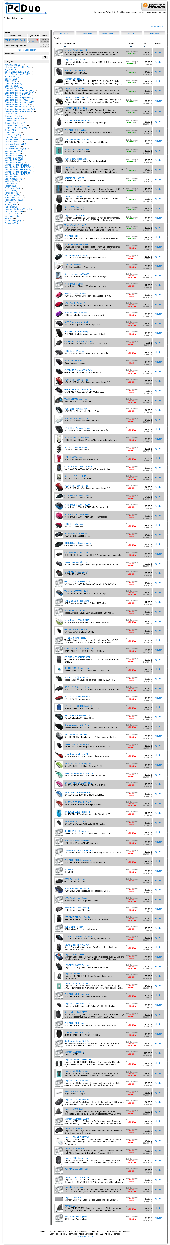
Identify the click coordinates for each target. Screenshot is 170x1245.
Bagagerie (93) (11, 69)
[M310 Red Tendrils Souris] (59, 490)
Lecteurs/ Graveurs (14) (15, 144)
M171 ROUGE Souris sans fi (77, 697)
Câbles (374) (10, 81)
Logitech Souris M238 (74, 954)
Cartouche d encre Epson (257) (19, 97)
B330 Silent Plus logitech (75, 1217)
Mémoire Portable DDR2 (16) (18, 167)
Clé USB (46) (11, 121)
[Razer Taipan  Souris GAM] (59, 682)
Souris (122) (10, 204)
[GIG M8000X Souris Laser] (59, 557)
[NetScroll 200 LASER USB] (59, 250)
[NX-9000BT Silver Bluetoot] (59, 739)
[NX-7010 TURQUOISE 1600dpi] (59, 778)
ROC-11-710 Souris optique (76, 687)
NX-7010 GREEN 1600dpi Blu (78, 764)
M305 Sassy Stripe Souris (76, 293)
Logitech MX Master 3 (74, 1052)
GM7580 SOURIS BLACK (75, 629)
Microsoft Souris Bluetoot (75, 50)
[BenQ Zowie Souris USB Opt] (59, 1047)
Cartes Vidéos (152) (14, 88)
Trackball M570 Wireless (75, 399)
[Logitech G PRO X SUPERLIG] (59, 1183)
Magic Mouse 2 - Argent (75, 1091)
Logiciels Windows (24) (15, 149)
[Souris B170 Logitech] (59, 212)
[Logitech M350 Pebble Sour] (59, 1105)
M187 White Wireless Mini (76, 418)
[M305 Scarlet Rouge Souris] (59, 308)
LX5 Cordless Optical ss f (75, 265)
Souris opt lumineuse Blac (76, 447)
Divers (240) (10, 130)
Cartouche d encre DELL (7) (17, 95)
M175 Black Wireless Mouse (77, 428)
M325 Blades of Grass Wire (76, 438)
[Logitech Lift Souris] (59, 202)
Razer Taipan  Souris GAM (77, 677)
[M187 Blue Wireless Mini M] (59, 845)
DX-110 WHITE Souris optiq (76, 831)
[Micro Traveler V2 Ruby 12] (59, 759)
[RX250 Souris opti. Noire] (59, 260)
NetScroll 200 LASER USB (76, 244)
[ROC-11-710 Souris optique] (59, 692)
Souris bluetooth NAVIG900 (76, 274)
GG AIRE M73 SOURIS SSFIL (77, 657)
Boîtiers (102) (11, 79)
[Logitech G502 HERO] (59, 83)
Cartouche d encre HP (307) (17, 100)
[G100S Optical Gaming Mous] (59, 548)
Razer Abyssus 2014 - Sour (76, 725)
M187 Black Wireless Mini (76, 409)
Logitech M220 (71, 167)
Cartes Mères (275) (13, 83)
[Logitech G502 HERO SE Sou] (59, 979)
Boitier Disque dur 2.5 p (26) (17, 72)
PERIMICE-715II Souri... (15, 40)
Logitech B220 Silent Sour (76, 1158)
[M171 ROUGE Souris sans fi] (59, 700)
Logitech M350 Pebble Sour (77, 1100)
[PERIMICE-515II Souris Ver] (59, 999)
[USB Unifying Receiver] (59, 931)
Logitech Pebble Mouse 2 (75, 108)
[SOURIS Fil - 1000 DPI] (59, 183)
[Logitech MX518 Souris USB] (59, 1008)
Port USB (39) (11, 190)
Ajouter (158, 52)
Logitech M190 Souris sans (76, 1081)
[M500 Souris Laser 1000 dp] (59, 912)
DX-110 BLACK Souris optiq (77, 744)
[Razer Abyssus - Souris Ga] (59, 615)
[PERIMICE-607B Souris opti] (59, 336)
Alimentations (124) (13, 65)
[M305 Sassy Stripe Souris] (59, 298)
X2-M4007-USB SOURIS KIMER (79, 850)
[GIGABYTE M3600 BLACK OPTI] (59, 394)
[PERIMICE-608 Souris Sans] (59, 1173)
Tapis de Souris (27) (14, 211)
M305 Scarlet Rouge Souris (76, 303)
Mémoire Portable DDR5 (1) (17, 174)
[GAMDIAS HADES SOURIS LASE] (59, 653)
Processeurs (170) (13, 195)
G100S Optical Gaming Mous (77, 543)
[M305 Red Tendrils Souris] (59, 384)
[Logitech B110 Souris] (59, 94)
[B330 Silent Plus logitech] (59, 1221)
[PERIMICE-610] (59, 241)
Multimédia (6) (11, 181)
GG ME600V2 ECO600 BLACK (78, 467)
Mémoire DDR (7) (13, 153)
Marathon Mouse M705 (74, 70)
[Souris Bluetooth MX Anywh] (59, 951)
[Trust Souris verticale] (59, 1193)
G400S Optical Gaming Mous (77, 495)
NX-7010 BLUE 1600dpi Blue (77, 792)
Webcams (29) (11, 223)
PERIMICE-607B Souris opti (77, 332)
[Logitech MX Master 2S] (59, 1154)
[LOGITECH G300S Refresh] (59, 970)
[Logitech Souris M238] (59, 960)
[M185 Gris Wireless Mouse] (59, 163)
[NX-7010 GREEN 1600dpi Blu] (59, 768)
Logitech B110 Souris (74, 88)
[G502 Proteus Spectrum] (59, 882)
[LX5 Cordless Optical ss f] (59, 269)
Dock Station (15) (12, 132)
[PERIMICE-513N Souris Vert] (59, 125)
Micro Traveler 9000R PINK (76, 514)
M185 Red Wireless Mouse (76, 888)
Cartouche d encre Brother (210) (19, 90)
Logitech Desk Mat (72, 1197)
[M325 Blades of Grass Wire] (59, 442)
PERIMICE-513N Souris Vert (77, 120)
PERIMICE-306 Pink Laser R (77, 130)
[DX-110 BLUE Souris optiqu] (59, 673)
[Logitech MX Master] (59, 1133)
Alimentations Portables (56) (17, 67)
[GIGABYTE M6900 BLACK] (59, 576)
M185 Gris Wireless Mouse (76, 159)
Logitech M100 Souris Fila (76, 983)
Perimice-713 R (71, 1206)
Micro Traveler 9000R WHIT (76, 620)
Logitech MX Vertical (73, 1109)
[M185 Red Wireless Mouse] (59, 893)
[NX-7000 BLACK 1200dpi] (59, 826)
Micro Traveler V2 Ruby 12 (76, 754)
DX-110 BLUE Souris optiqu (76, 668)
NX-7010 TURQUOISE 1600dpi (78, 773)
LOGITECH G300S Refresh (76, 965)
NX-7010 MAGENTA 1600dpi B (78, 783)
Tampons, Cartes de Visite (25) (18, 209)
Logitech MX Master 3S (74, 215)
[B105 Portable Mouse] (59, 365)
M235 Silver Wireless (74, 351)
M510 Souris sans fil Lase (76, 533)
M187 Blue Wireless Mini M (76, 841)
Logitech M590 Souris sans (76, 1071)
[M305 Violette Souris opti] (59, 317)
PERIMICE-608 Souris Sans (77, 1169)
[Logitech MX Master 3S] (59, 221)
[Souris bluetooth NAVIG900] (59, 279)
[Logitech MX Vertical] (59, 1115)
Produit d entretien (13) (15, 197)
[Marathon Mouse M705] (59, 75)
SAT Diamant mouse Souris (76, 601)
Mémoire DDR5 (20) (14, 162)
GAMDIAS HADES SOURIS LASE (79, 649)
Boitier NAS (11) (12, 76)
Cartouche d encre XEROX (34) (19, 111)
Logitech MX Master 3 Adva (76, 1119)
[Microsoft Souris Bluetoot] (59, 56)
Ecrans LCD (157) (13, 135)
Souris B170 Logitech (74, 207)
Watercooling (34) (13, 221)
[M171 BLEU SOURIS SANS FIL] (59, 710)
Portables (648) (12, 193)
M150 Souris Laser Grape (76, 898)
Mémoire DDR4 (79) (14, 160)
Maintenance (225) (13, 151)
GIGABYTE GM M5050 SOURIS (78, 341)
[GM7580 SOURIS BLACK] (59, 634)
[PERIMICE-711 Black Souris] (59, 922)
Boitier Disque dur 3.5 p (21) (17, 74)
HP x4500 (68, 870)
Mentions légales (85, 1236)
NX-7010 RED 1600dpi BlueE (77, 802)
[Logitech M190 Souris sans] (59, 1086)
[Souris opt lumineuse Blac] (59, 452)
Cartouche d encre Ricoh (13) (18, 107)
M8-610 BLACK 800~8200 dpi (78, 715)
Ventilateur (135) (12, 216)
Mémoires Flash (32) (14, 176)
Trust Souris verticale (73, 1187)
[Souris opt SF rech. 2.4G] (59, 481)
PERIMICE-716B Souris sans (77, 860)
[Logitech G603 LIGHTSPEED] (59, 1066)
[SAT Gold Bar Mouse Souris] (59, 144)
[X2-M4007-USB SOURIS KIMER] (59, 855)
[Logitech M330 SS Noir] (59, 65)
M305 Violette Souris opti (75, 313)
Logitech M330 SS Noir (74, 60)
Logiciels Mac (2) (12, 146)
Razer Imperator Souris (75, 562)
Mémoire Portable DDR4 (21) (18, 172)
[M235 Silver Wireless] (59, 356)
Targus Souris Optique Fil (75, 225)
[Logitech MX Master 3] (59, 1056)
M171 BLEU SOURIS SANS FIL (78, 706)
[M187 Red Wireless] (59, 462)
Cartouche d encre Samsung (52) (20, 109)
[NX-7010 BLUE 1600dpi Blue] (59, 797)
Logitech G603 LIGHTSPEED (77, 1060)
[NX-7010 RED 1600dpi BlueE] (59, 807)
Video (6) (9, 218)
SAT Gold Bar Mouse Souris (76, 140)
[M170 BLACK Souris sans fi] (59, 154)
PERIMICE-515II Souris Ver (76, 994)
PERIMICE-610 (71, 236)
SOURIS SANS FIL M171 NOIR (78, 1033)
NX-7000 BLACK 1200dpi (76, 821)
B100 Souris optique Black (76, 322)
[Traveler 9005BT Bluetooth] (59, 596)
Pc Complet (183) (12, 188)
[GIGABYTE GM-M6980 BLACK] (59, 375)
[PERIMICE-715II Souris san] (59, 1028)
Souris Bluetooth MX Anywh (76, 945)
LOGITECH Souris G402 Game (78, 936)
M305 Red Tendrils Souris (76, 380)
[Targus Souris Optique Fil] (59, 231)
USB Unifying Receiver (74, 927)
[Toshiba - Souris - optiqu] (59, 644)
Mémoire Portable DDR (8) (17, 165)
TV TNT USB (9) (12, 214)
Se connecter (157, 27)
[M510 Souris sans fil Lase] (59, 537)
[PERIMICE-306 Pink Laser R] (59, 135)
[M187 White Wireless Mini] (59, 423)
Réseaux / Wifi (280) (14, 200)
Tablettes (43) (11, 207)
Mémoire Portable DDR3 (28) (18, 169)
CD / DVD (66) (11, 114)
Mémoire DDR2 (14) (14, 156)
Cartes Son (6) (11, 86)
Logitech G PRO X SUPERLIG (77, 1177)
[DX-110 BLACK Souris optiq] (59, 749)
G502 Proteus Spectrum (75, 879)
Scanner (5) (10, 202)
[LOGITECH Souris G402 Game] (59, 941)
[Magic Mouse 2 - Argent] (59, 1096)
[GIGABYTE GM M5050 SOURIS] (59, 346)
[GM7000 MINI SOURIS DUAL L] (59, 586)
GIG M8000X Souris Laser (76, 553)
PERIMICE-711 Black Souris (77, 917)
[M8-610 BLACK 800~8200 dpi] (59, 720)
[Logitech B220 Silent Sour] (59, 1164)
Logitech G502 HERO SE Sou (77, 974)
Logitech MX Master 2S (74, 1148)
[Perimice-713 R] (59, 1212)
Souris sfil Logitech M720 (75, 1012)
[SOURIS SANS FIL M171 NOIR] (59, 1037)
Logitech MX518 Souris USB (77, 1004)
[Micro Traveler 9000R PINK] (59, 519)
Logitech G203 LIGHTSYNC (77, 97)
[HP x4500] (59, 874)
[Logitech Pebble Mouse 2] (59, 115)
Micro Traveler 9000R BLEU (77, 505)
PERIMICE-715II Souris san (76, 1023)
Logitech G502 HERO (74, 79)
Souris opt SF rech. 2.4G (75, 476)
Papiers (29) (10, 186)
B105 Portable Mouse (74, 361)
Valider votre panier (27, 50)
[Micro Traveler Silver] (59, 288)
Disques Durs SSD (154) (16, 128)
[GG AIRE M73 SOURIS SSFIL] (59, 663)
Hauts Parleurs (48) (13, 137)
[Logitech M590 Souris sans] (59, 1077)
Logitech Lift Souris (73, 196)
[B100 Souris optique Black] (59, 326)
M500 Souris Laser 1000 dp (76, 908)
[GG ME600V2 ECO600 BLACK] (59, 471)
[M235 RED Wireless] (59, 529)
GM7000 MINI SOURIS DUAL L (78, 581)
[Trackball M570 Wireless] (59, 404)
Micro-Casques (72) (14, 179)
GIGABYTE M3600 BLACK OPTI (78, 389)
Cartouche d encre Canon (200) (19, 93)
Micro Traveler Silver (73, 284)
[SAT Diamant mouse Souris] (59, 605)
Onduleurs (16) (11, 183)
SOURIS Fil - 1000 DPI (74, 178)
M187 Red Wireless (73, 457)
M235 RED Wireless (73, 524)
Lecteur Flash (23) (13, 142)
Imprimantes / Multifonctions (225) (20, 139)
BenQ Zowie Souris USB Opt (77, 1041)
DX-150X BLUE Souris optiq (77, 812)
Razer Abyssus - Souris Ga (76, 610)
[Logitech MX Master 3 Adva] (59, 1125)
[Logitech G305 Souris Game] (59, 192)
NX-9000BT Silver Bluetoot (76, 735)
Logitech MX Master (73, 1128)
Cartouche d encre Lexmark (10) (19, 102)
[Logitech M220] (59, 173)
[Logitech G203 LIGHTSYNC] (59, 104)
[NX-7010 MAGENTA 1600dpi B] (59, 787)
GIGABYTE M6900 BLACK (76, 572)
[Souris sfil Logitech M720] (59, 1018)
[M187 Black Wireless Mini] (59, 413)
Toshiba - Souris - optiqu (75, 638)
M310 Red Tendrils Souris (76, 486)
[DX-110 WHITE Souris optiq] (59, 836)
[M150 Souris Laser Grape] (59, 903)
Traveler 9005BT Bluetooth (76, 591)
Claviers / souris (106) (14, 118)
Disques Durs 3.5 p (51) (15, 125)
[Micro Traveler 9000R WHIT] (59, 625)
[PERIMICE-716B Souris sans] (59, 865)
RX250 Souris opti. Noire (75, 255)
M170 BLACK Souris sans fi (76, 149)
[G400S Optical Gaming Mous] (59, 499)
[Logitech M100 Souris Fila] (59, 989)
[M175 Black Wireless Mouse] (59, 433)
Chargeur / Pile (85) (13, 116)
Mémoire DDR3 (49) (14, 158)
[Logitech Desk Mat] (59, 1200)
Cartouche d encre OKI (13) (17, 104)
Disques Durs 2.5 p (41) (15, 123)
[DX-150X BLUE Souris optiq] (59, 816)
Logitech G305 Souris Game (77, 187)
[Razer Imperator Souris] (59, 567)
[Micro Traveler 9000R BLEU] (59, 509)
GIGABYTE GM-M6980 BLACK (78, 370)
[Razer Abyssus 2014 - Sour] (59, 730)
